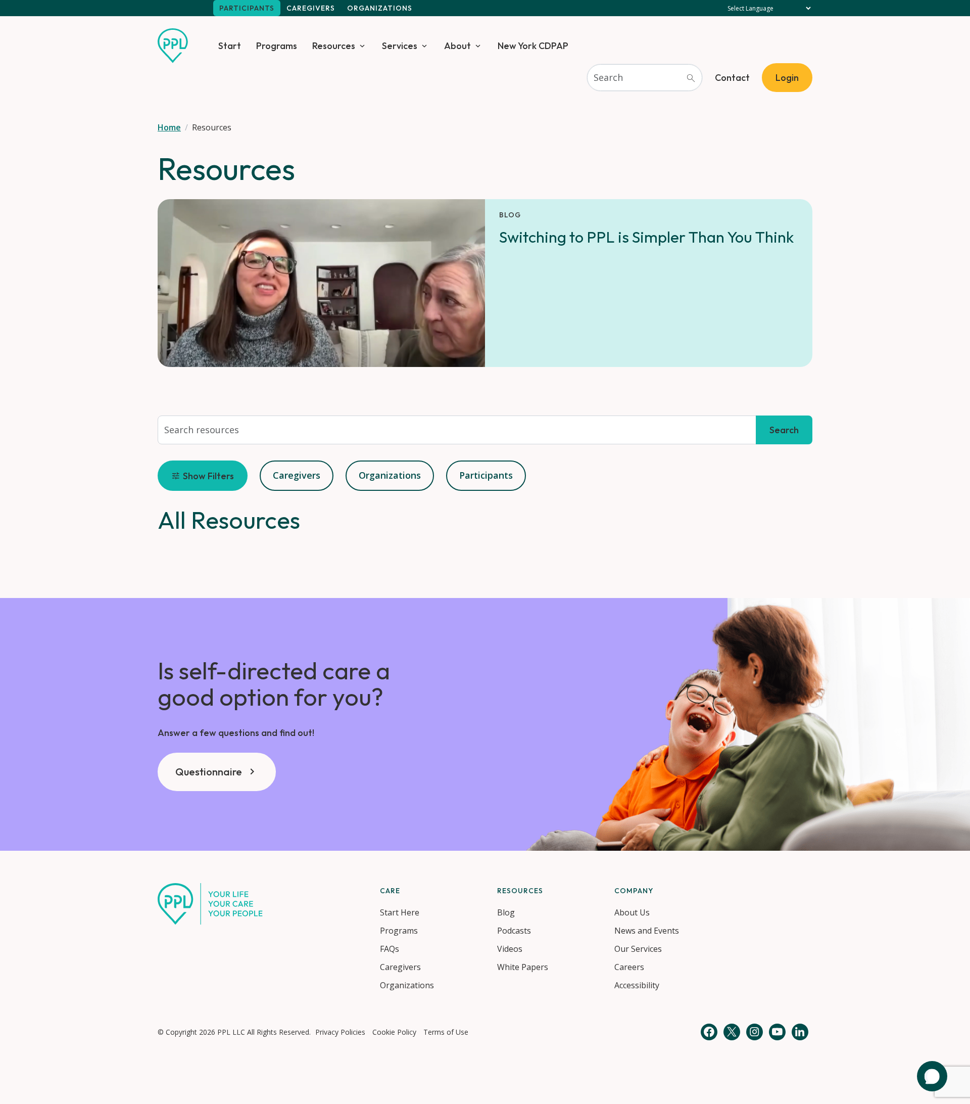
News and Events (646, 930)
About (457, 46)
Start (229, 46)
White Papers (522, 967)
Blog (506, 912)
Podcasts (514, 930)
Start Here (399, 912)
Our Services (638, 948)
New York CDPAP (533, 46)
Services (399, 46)
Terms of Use (445, 1032)
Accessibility (636, 985)
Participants (246, 8)
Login (787, 77)
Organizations (379, 8)
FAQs (389, 948)
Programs (276, 46)
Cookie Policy (394, 1032)
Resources (333, 46)
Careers (629, 967)
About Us (632, 912)
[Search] (690, 77)
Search (784, 430)
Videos (509, 948)
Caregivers (310, 8)
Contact (732, 77)
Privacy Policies (340, 1032)
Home (169, 127)
